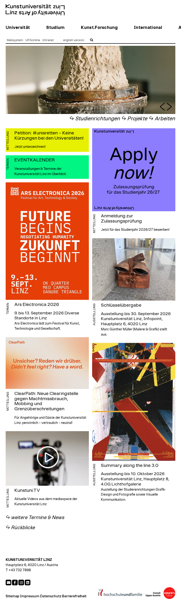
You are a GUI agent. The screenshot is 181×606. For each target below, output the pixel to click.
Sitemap (12, 596)
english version (73, 40)
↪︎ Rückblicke (20, 527)
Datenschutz (50, 596)
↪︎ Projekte (134, 118)
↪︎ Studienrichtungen (94, 118)
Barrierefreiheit (74, 596)
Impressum (29, 596)
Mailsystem (15, 40)
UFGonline (32, 40)
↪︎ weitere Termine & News (35, 517)
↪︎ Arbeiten (162, 118)
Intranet (48, 40)
